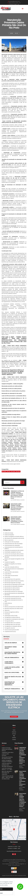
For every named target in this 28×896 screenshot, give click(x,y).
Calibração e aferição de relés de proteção (11, 423)
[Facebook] (13, 854)
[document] (14, 887)
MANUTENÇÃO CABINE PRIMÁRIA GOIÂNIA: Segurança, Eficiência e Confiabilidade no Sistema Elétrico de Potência (17, 519)
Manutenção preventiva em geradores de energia (13, 420)
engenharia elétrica (14, 366)
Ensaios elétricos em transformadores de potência (13, 391)
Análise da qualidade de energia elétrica (11, 414)
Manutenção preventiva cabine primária (11, 54)
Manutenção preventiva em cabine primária (12, 386)
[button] (22, 8)
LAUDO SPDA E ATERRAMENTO (9, 662)
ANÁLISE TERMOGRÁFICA (12, 657)
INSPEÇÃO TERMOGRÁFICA (12, 688)
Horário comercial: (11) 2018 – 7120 (14, 2)
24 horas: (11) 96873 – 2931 (14, 4)
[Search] (22, 482)
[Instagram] (15, 854)
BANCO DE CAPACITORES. (12, 672)
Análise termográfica (18, 383)
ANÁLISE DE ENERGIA (11, 642)
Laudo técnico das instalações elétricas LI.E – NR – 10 (14, 398)
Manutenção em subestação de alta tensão (12, 393)
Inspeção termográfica (7, 383)
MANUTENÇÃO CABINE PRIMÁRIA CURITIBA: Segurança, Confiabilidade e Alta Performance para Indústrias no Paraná (17, 506)
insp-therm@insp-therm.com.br (14, 1)
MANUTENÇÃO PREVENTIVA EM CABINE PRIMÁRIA (12, 653)
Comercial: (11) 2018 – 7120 (14, 846)
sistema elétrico (5, 77)
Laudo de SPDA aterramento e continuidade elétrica (14, 395)
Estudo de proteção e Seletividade (10, 425)
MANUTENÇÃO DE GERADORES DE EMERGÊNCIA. (10, 683)
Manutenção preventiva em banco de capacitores (13, 408)
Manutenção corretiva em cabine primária (11, 388)
